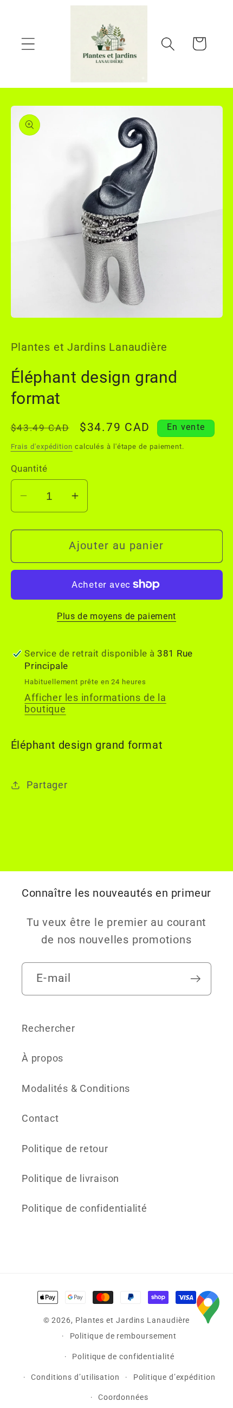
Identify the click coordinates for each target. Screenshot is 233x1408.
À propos (42, 1058)
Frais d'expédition (42, 446)
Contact (40, 1118)
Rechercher (48, 1028)
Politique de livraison (70, 1178)
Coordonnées (123, 1397)
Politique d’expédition (174, 1377)
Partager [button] (47, 784)
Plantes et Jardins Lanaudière (132, 1320)
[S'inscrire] (195, 978)
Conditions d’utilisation (75, 1377)
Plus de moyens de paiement (116, 616)
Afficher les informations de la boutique (95, 703)
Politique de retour (65, 1148)
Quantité (29, 468)
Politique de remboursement (123, 1336)
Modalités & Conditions (76, 1088)
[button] (27, 43)
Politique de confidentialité (84, 1208)
